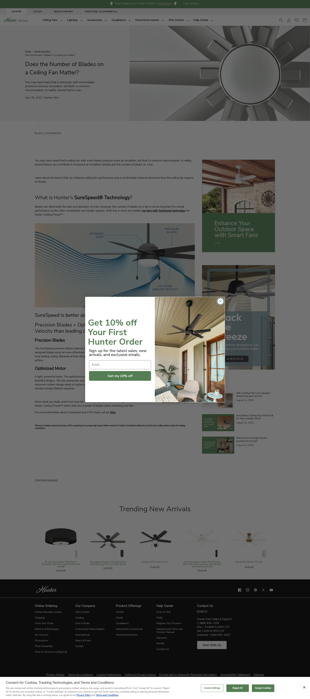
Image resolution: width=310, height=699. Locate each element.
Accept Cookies (263, 688)
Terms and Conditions (107, 695)
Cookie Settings (212, 688)
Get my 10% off (120, 376)
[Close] (304, 687)
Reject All (237, 688)
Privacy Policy (83, 695)
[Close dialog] (220, 301)
